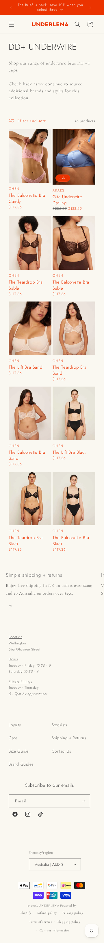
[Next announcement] (90, 7)
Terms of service (40, 922)
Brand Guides (21, 764)
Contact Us (61, 751)
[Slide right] (19, 605)
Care (13, 738)
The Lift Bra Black (69, 452)
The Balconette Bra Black (71, 541)
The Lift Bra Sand (25, 367)
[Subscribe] (83, 801)
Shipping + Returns (69, 738)
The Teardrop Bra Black (26, 541)
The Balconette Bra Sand (27, 455)
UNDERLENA (49, 905)
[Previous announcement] (10, 7)
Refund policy (47, 913)
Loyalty (15, 725)
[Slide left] (2, 605)
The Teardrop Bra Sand (70, 370)
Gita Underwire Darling (67, 200)
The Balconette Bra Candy (27, 198)
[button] (11, 24)
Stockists (59, 725)
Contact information (55, 930)
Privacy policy (72, 913)
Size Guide (19, 751)
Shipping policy (69, 922)
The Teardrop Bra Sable (26, 285)
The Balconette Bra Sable (71, 285)
